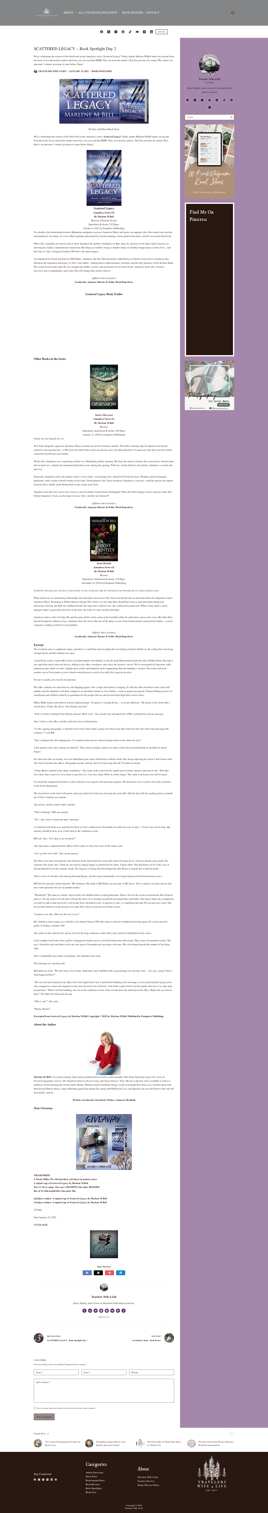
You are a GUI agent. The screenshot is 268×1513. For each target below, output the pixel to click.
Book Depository (124, 282)
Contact (153, 13)
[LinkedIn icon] (90, 1311)
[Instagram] (115, 31)
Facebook (100, 1100)
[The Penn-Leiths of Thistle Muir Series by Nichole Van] (140, 1443)
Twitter (110, 1100)
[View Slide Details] (209, 161)
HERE (104, 140)
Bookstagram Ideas (95, 1480)
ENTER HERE (41, 1224)
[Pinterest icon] (112, 1311)
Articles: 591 (104, 1317)
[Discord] (137, 31)
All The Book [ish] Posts (98, 13)
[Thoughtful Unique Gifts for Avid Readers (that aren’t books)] (89, 1443)
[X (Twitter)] (108, 31)
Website (77, 1100)
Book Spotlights (94, 1488)
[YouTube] (144, 31)
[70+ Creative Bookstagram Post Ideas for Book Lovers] (38, 1443)
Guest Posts (91, 1476)
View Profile (209, 82)
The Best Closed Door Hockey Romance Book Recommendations (216, 1443)
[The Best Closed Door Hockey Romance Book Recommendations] (191, 1443)
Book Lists (91, 1492)
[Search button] (231, 117)
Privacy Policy (152, 1485)
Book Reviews (132, 13)
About (68, 13)
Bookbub (130, 1100)
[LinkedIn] (151, 31)
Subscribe (161, 31)
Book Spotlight (102, 71)
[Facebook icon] (84, 1311)
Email (87, 1372)
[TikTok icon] (123, 1311)
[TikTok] (130, 31)
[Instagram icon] (107, 1311)
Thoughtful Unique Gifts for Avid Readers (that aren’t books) (110, 1443)
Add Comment (43, 1382)
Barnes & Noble (106, 282)
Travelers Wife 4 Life (147, 1477)
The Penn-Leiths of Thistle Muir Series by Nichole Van (164, 1443)
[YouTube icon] (118, 1311)
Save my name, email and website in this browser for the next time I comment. (66, 1408)
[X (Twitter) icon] (101, 1311)
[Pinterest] (123, 31)
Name (39, 1372)
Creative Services (146, 1481)
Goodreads (80, 282)
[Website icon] (96, 1311)
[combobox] (207, 117)
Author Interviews (94, 1472)
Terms (140, 1485)
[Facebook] (101, 31)
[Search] (232, 12)
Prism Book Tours (110, 129)
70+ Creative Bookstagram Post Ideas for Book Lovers (62, 1443)
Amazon (92, 282)
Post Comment (44, 1416)
